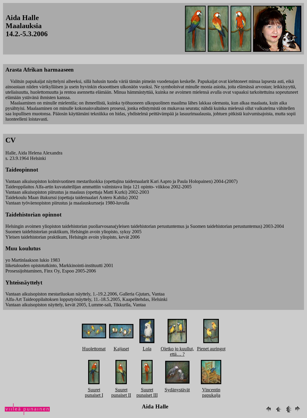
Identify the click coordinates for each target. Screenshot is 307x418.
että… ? (177, 354)
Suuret (94, 389)
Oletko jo (170, 348)
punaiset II (121, 395)
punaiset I (94, 395)
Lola (147, 348)
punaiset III (147, 395)
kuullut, (187, 348)
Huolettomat (94, 348)
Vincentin (211, 389)
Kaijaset (121, 348)
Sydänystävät (177, 389)
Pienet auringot (211, 348)
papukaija (211, 395)
